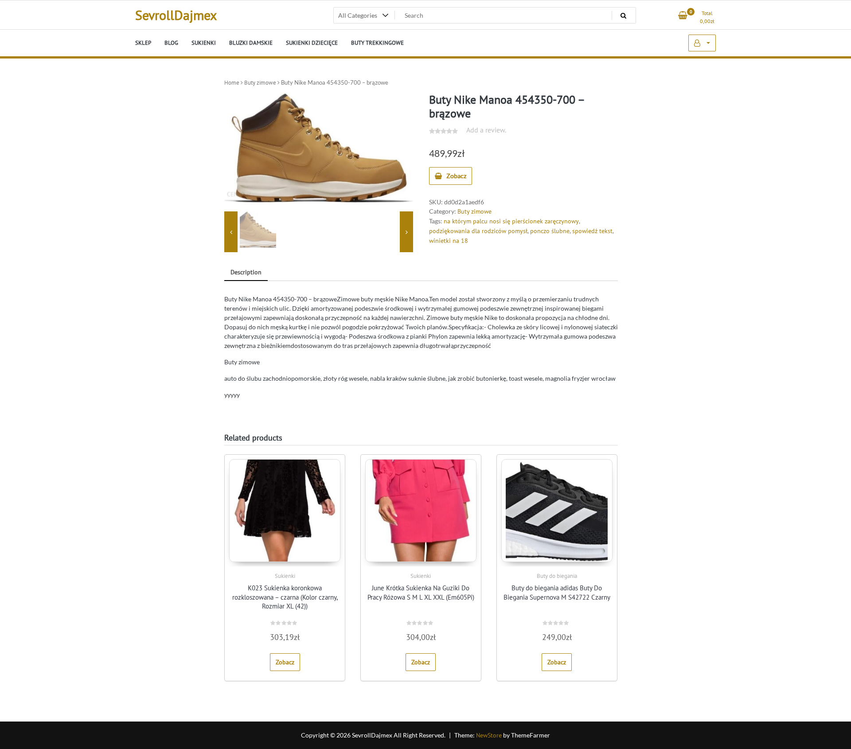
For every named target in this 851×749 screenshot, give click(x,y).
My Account (702, 43)
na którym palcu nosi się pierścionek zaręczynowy (511, 221)
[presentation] (231, 231)
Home (231, 82)
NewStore (489, 735)
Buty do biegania (557, 576)
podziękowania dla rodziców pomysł (478, 231)
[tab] (246, 273)
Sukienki (285, 576)
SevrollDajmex (176, 14)
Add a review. (486, 129)
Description (246, 272)
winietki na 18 (448, 241)
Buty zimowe (260, 82)
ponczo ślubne (550, 231)
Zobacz (456, 175)
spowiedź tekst (592, 231)
